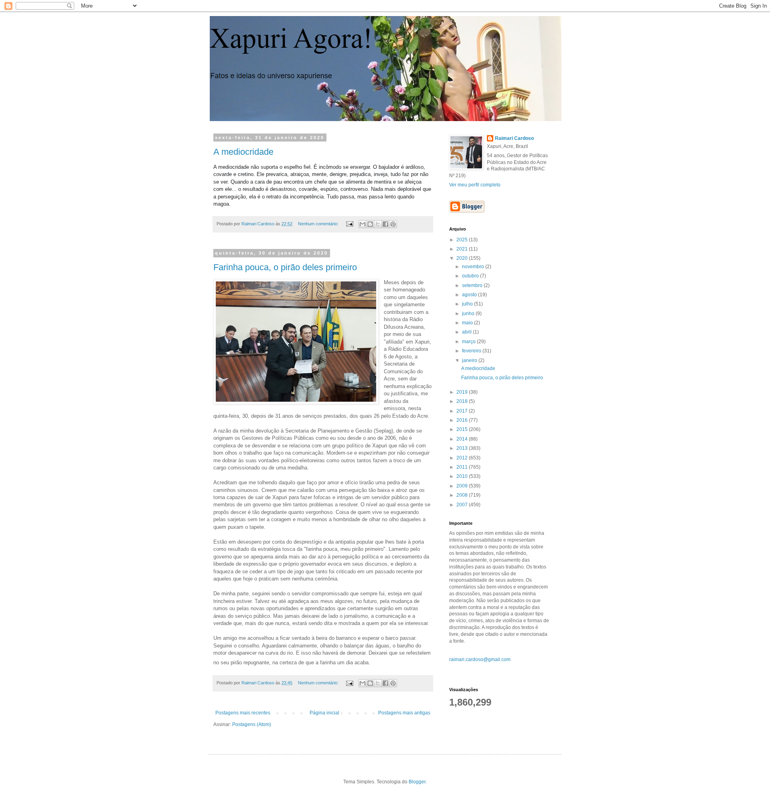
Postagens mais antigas (404, 713)
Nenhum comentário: (319, 223)
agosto (470, 294)
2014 (462, 439)
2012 (462, 458)
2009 (462, 486)
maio (468, 323)
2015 (462, 429)
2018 (462, 401)
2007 (462, 505)
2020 (462, 258)
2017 (462, 411)
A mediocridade (243, 152)
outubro (471, 276)
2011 (462, 467)
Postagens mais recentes (242, 713)
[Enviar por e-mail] (363, 224)
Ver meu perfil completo (474, 185)
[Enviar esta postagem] (349, 223)
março (469, 341)
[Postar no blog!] (370, 224)
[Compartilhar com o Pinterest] (393, 224)
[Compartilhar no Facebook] (385, 224)
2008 (462, 495)
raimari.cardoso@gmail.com (480, 659)
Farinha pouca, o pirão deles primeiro (285, 267)
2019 (462, 392)
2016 (462, 420)
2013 (462, 448)
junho (469, 313)
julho (468, 304)
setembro (473, 285)
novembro (473, 266)
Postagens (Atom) (251, 724)
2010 (462, 476)
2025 (462, 240)
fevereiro (472, 351)
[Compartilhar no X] (378, 224)
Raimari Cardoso (514, 138)
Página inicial (324, 713)
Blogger (417, 782)
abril (467, 332)
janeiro (470, 360)
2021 (462, 249)
